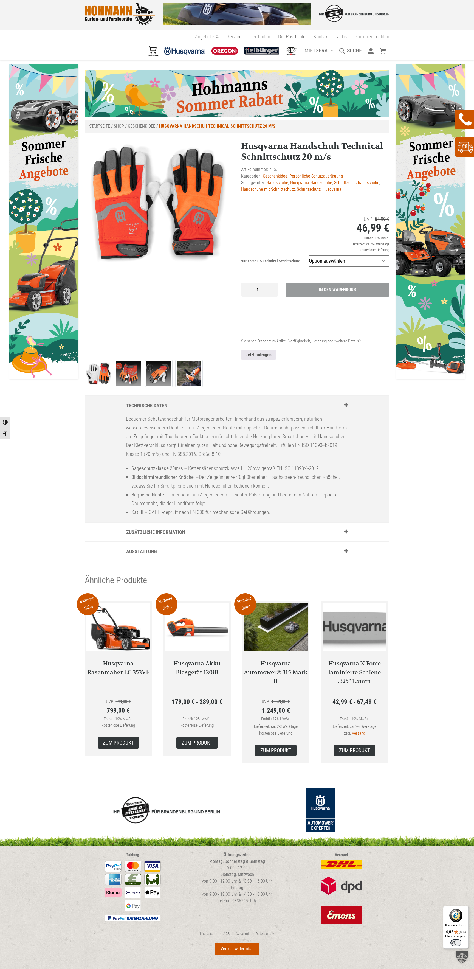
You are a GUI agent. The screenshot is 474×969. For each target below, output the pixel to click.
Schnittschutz (309, 189)
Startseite (99, 126)
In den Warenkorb (337, 289)
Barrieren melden (372, 36)
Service (234, 36)
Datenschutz (265, 933)
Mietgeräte (318, 50)
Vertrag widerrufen (237, 948)
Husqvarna (332, 189)
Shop (119, 126)
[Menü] (465, 909)
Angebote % (207, 36)
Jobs (342, 36)
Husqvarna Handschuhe (311, 182)
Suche (354, 50)
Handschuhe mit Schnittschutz (268, 189)
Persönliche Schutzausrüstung (316, 176)
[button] (462, 957)
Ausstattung (141, 551)
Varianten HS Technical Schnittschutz (270, 261)
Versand (358, 733)
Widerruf (242, 933)
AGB (226, 933)
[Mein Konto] (371, 50)
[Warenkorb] (383, 50)
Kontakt (321, 36)
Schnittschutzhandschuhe (356, 182)
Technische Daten (146, 405)
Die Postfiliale (292, 36)
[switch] (455, 942)
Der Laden (260, 36)
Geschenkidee (141, 126)
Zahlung (132, 855)
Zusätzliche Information (155, 532)
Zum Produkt (118, 743)
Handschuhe (277, 182)
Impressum (208, 933)
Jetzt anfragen (259, 354)
